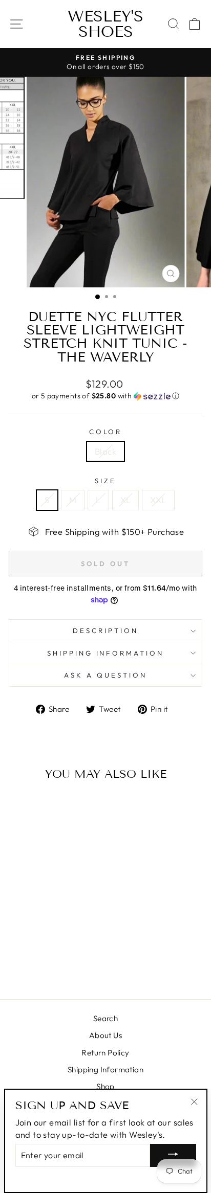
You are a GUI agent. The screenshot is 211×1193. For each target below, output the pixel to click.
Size (105, 481)
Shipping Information (105, 1069)
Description (105, 630)
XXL (158, 499)
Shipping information (105, 653)
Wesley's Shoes (105, 24)
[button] (105, 396)
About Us (105, 1035)
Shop (105, 1086)
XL (125, 499)
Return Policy (105, 1052)
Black (105, 451)
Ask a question (105, 675)
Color (105, 431)
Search (105, 1018)
